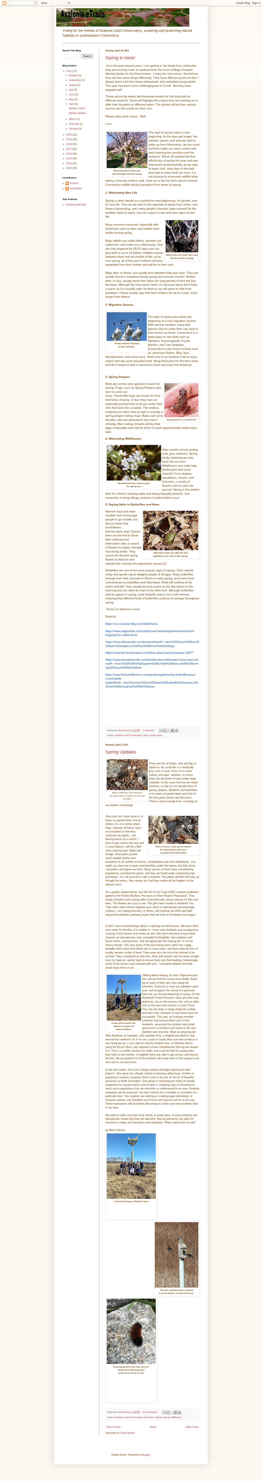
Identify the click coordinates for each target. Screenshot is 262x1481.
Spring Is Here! (120, 57)
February (74, 123)
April (72, 104)
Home (153, 1427)
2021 (69, 71)
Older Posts (192, 1427)
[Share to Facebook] (173, 731)
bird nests (149, 1417)
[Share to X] (169, 731)
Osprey (158, 1417)
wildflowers (176, 1417)
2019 (69, 139)
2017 (69, 149)
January (74, 128)
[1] (164, 563)
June (72, 94)
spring (153, 735)
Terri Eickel (76, 188)
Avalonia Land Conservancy (128, 735)
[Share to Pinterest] (177, 731)
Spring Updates (120, 752)
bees (146, 735)
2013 (69, 168)
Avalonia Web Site (76, 204)
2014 (69, 163)
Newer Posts (113, 1427)
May (71, 99)
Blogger (146, 1454)
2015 (69, 158)
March (73, 119)
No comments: (150, 1412)
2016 (69, 153)
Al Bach (74, 183)
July (71, 89)
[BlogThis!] (165, 731)
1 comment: (149, 730)
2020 (69, 134)
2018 (69, 144)
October (73, 75)
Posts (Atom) (128, 1433)
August (73, 85)
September (75, 80)
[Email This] (161, 731)
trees (159, 735)
